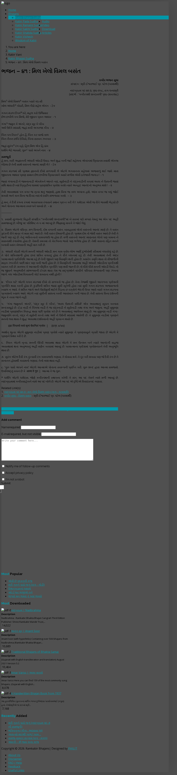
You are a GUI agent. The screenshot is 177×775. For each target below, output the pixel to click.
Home (12, 10)
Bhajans (13, 14)
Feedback (14, 766)
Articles (47, 33)
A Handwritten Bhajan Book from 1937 (36, 693)
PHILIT (72, 748)
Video (45, 25)
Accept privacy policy (19, 472)
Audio (45, 21)
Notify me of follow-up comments (28, 466)
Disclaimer (15, 759)
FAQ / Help (15, 763)
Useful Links (16, 770)
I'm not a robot (15, 479)
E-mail (21, 434)
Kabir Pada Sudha (26, 21)
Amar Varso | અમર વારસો (27, 672)
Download (48, 29)
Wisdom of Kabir (26, 40)
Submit (6, 483)
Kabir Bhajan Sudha (28, 17)
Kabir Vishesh (24, 36)
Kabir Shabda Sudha (28, 33)
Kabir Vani (48, 17)
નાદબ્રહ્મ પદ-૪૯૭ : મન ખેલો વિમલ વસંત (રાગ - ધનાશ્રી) (36, 392)
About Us (14, 755)
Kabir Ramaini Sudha (28, 25)
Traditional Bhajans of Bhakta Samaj (35, 652)
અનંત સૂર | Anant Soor (25, 631)
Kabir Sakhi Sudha (27, 29)
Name (10, 427)
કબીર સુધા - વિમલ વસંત (17, 396)
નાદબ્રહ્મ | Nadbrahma (26, 610)
